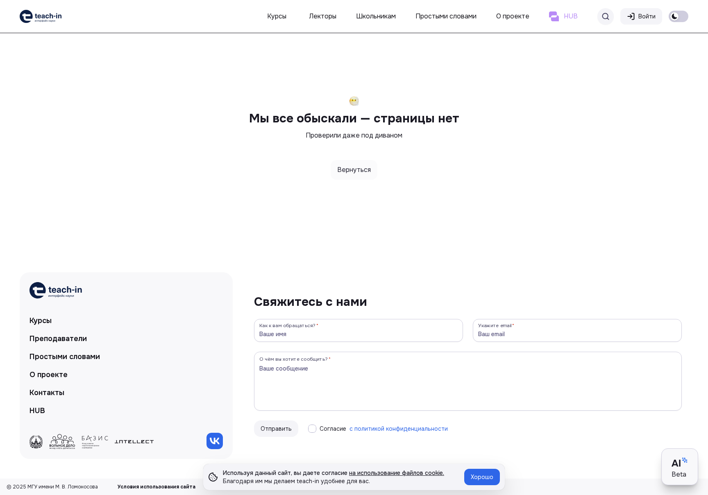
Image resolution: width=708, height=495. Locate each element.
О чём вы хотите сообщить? (293, 359)
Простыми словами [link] (65, 356)
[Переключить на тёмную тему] (678, 16)
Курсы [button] (276, 16)
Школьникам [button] (376, 16)
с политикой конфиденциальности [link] (398, 428)
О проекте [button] (512, 16)
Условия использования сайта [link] (156, 487)
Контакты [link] (47, 392)
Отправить (276, 428)
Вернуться (354, 169)
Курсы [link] (41, 320)
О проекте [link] (49, 374)
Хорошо (482, 477)
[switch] (678, 16)
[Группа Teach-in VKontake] (214, 441)
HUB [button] (571, 16)
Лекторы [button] (322, 16)
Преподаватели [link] (58, 338)
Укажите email (495, 325)
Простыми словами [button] (446, 16)
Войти (647, 16)
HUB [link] (37, 410)
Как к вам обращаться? (287, 325)
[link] (40, 16)
